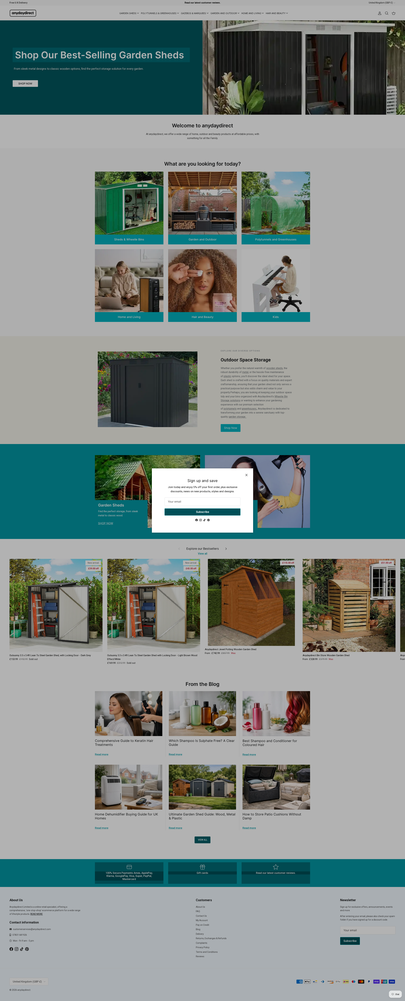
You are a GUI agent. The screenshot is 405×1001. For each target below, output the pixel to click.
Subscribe (202, 511)
